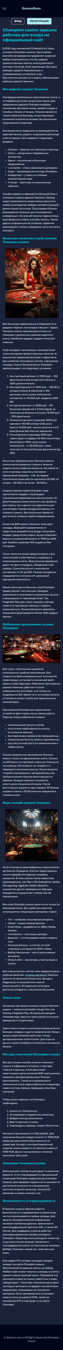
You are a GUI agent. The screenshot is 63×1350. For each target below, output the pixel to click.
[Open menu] (4, 8)
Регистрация (39, 21)
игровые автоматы (36, 975)
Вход (18, 21)
